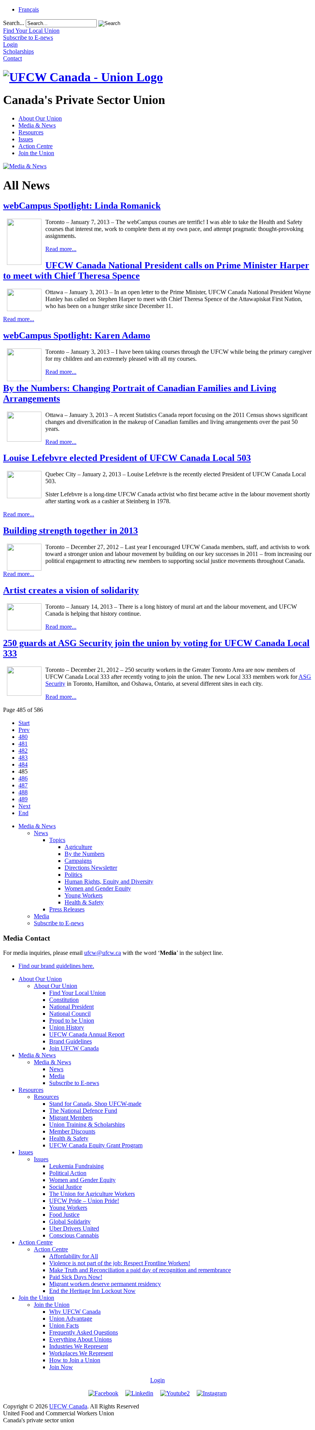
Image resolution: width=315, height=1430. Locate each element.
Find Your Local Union (77, 993)
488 (23, 792)
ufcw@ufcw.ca (102, 952)
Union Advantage (70, 1318)
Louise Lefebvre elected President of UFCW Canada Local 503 (127, 458)
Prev (24, 730)
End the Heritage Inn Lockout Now (92, 1291)
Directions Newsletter (91, 867)
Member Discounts (72, 1131)
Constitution (64, 999)
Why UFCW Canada (75, 1311)
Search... (13, 23)
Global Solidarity (70, 1221)
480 (23, 736)
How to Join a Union (74, 1360)
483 (23, 757)
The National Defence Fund (83, 1110)
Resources (30, 132)
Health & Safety (84, 902)
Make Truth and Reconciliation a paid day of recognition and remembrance (140, 1270)
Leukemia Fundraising (76, 1166)
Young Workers (84, 895)
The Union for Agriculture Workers (92, 1194)
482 (23, 750)
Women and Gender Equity (98, 888)
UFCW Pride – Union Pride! (84, 1200)
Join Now (61, 1367)
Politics (73, 874)
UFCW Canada (68, 1406)
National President (71, 1006)
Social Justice (65, 1187)
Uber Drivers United (74, 1228)
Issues (25, 139)
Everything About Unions (80, 1339)
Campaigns (78, 860)
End (23, 813)
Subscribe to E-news (59, 923)
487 (23, 785)
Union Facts (64, 1325)
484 (23, 764)
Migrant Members (71, 1117)
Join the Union (36, 153)
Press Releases (67, 909)
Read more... (60, 249)
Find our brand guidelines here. (56, 966)
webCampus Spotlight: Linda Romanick (82, 206)
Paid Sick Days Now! (75, 1277)
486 (23, 778)
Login (157, 1380)
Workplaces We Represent (81, 1353)
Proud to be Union (71, 1020)
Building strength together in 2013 (70, 531)
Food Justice (64, 1214)
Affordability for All (73, 1256)
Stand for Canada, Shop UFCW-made (95, 1103)
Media (41, 916)
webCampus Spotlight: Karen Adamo (76, 335)
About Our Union (40, 118)
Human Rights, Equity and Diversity (109, 881)
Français (28, 9)
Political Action (67, 1173)
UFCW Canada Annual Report (86, 1034)
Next (24, 806)
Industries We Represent (78, 1346)
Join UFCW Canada (74, 1048)
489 (23, 799)
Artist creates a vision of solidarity (71, 590)
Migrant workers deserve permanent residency (105, 1284)
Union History (66, 1027)
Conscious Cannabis (74, 1235)
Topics (57, 840)
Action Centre (35, 146)
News (41, 833)
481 (23, 743)
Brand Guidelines (70, 1041)
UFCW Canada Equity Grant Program (96, 1145)
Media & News (37, 125)
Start (24, 723)
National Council (70, 1013)
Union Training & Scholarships (87, 1124)
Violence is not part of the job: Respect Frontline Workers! (119, 1263)
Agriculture (78, 847)
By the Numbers (84, 854)
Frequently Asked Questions (83, 1332)
